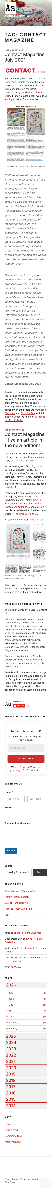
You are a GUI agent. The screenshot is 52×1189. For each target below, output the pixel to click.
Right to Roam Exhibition (18, 908)
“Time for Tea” (36, 519)
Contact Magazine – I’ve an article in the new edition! (24, 439)
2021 (10, 1061)
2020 (11, 1067)
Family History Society (17, 896)
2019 (11, 1074)
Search (9, 865)
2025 (11, 1036)
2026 (11, 985)
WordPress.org (13, 1141)
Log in (8, 1124)
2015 (10, 1099)
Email (9, 807)
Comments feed (13, 1135)
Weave (18, 966)
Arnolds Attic (17, 16)
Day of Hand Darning (16, 902)
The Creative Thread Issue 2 (20, 890)
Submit (11, 850)
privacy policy (18, 770)
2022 (11, 1055)
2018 (11, 1080)
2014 (11, 1105)
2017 (10, 1086)
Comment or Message (17, 823)
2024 (11, 1042)
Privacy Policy (11, 1179)
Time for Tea (28, 413)
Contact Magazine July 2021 (24, 57)
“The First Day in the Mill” (27, 513)
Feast (7, 914)
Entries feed (11, 1129)
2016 (11, 1093)
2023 (11, 1048)
